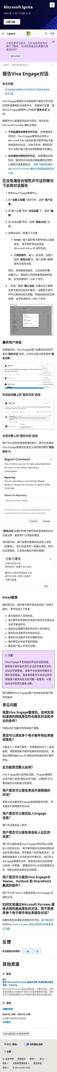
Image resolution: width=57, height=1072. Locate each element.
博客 (31, 1058)
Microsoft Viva (19, 64)
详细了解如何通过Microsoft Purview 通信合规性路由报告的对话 (31, 169)
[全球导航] (3, 33)
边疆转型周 (7, 1009)
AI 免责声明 (8, 1058)
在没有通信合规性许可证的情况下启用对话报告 (27, 89)
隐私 (4, 1063)
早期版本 (21, 1058)
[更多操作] (52, 65)
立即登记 (6, 1022)
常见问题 (9, 93)
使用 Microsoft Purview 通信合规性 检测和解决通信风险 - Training (27, 983)
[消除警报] (52, 4)
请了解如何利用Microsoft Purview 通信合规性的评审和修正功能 (28, 924)
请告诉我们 (15, 56)
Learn (6, 64)
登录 (52, 33)
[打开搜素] (46, 33)
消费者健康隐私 (20, 1063)
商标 (4, 1067)
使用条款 (37, 1063)
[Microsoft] (29, 33)
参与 (42, 1058)
